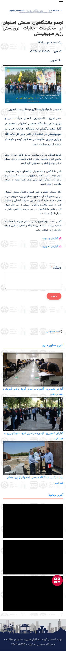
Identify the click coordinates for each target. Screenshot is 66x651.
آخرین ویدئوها (56, 494)
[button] (61, 2)
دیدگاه (57, 268)
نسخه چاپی (52, 331)
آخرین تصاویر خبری (52, 345)
